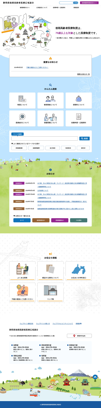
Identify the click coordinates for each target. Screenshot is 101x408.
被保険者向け (41, 220)
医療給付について (22, 122)
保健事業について (50, 122)
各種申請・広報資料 (59, 7)
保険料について (78, 104)
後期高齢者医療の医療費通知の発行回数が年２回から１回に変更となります (60, 209)
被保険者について (50, 104)
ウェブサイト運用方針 (26, 324)
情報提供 (76, 7)
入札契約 (78, 220)
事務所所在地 (81, 336)
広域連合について (41, 7)
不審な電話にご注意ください (22, 299)
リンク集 (50, 299)
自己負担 (52, 148)
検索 (76, 3)
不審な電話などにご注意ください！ (37, 67)
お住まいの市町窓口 (78, 277)
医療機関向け (60, 220)
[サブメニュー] (32, 7)
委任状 (83, 148)
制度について (22, 104)
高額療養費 (36, 148)
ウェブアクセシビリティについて (63, 324)
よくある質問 (22, 277)
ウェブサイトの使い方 (43, 324)
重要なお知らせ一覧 (83, 74)
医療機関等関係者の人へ (89, 3)
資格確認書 (19, 148)
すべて (22, 220)
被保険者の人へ (25, 7)
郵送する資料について (50, 277)
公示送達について (42, 190)
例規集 (78, 324)
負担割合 (68, 148)
